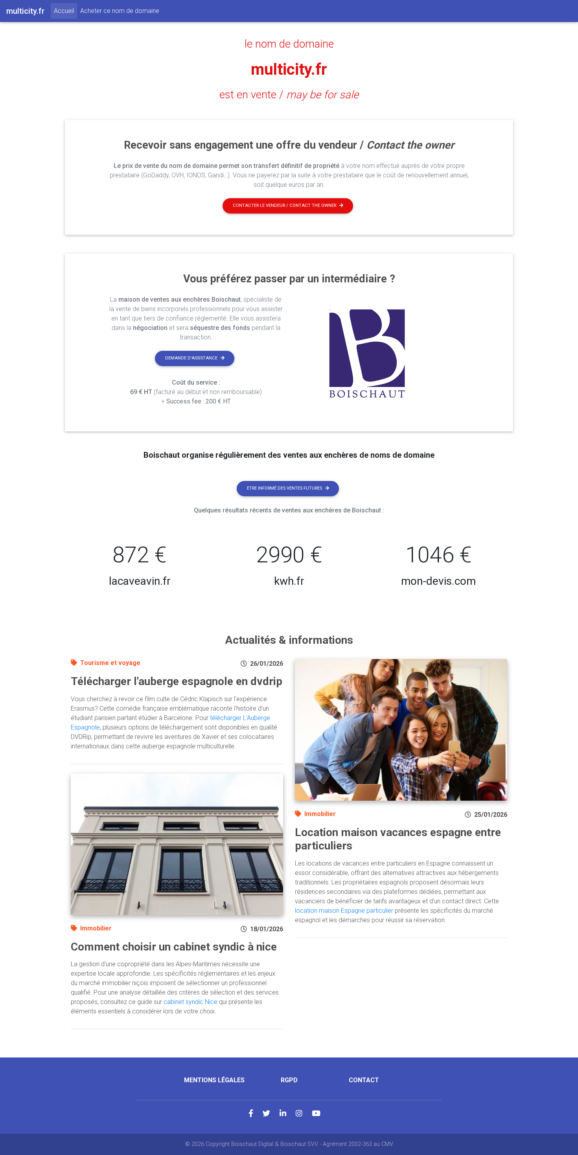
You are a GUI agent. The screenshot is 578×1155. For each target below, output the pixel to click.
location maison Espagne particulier (344, 910)
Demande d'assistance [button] (191, 358)
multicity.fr (289, 69)
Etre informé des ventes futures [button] (284, 488)
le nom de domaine (289, 44)
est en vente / (289, 94)
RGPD (289, 1080)
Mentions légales (214, 1080)
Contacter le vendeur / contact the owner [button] (284, 205)
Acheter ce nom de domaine (119, 11)
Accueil (65, 11)
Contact (364, 1080)
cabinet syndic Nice (190, 1002)
